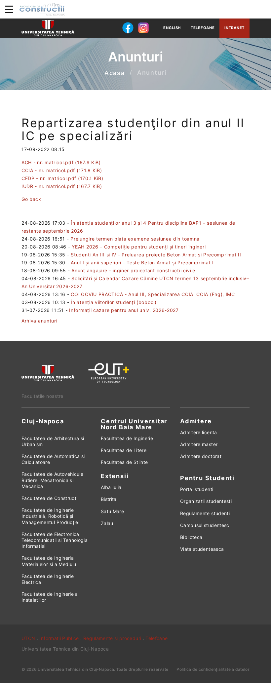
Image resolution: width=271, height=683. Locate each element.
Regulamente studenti (205, 513)
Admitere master (198, 444)
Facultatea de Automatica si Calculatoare (53, 459)
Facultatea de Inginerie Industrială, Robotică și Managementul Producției (50, 516)
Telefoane (202, 27)
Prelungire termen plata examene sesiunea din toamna (135, 239)
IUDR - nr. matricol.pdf (61, 186)
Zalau (107, 523)
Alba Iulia (111, 487)
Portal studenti (196, 489)
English (172, 27)
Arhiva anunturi (39, 320)
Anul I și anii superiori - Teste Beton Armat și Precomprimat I (142, 262)
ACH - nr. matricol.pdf (61, 162)
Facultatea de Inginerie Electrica (47, 579)
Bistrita (109, 499)
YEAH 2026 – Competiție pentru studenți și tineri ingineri (139, 246)
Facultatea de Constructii (50, 498)
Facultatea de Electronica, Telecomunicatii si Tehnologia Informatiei (54, 540)
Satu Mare (112, 511)
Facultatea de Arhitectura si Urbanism (52, 441)
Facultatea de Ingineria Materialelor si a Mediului (49, 561)
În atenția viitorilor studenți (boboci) (113, 302)
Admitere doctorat (200, 456)
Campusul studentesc (204, 525)
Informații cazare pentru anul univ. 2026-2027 (124, 310)
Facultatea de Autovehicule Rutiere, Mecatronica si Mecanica (52, 480)
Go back (31, 199)
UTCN (28, 638)
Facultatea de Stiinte (124, 462)
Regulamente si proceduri (112, 638)
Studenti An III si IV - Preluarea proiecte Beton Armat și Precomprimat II (156, 254)
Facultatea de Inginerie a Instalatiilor (49, 597)
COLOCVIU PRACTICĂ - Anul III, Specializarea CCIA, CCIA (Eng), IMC (153, 294)
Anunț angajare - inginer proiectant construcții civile (133, 270)
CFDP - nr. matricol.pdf (62, 178)
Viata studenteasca (202, 549)
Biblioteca (191, 537)
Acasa (114, 72)
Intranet (234, 27)
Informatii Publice (59, 638)
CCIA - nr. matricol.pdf (61, 170)
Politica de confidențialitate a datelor (213, 669)
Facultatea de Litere (123, 450)
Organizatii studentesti (206, 501)
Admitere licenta (198, 432)
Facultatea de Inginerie (127, 438)
